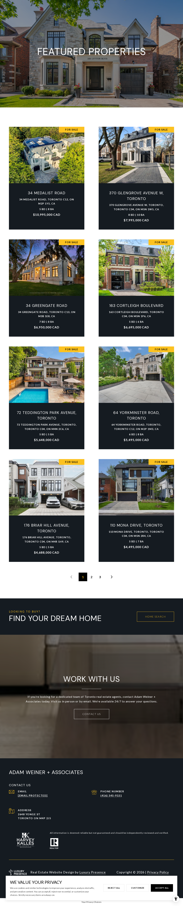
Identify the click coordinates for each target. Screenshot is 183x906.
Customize (137, 887)
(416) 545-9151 (111, 795)
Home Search (155, 616)
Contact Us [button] (91, 713)
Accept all (162, 887)
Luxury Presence (92, 872)
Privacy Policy (158, 872)
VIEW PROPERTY (46, 176)
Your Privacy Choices (91, 902)
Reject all (114, 887)
